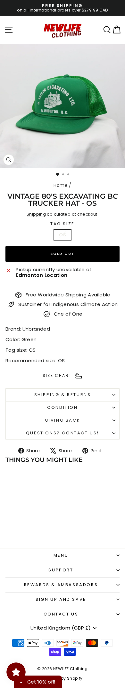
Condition (62, 407)
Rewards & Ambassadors (61, 585)
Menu (61, 555)
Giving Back (62, 420)
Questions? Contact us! (62, 433)
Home (61, 185)
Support (60, 570)
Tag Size (62, 223)
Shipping (36, 214)
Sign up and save (61, 599)
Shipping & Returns (62, 395)
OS (62, 234)
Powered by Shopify (63, 678)
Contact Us (61, 614)
